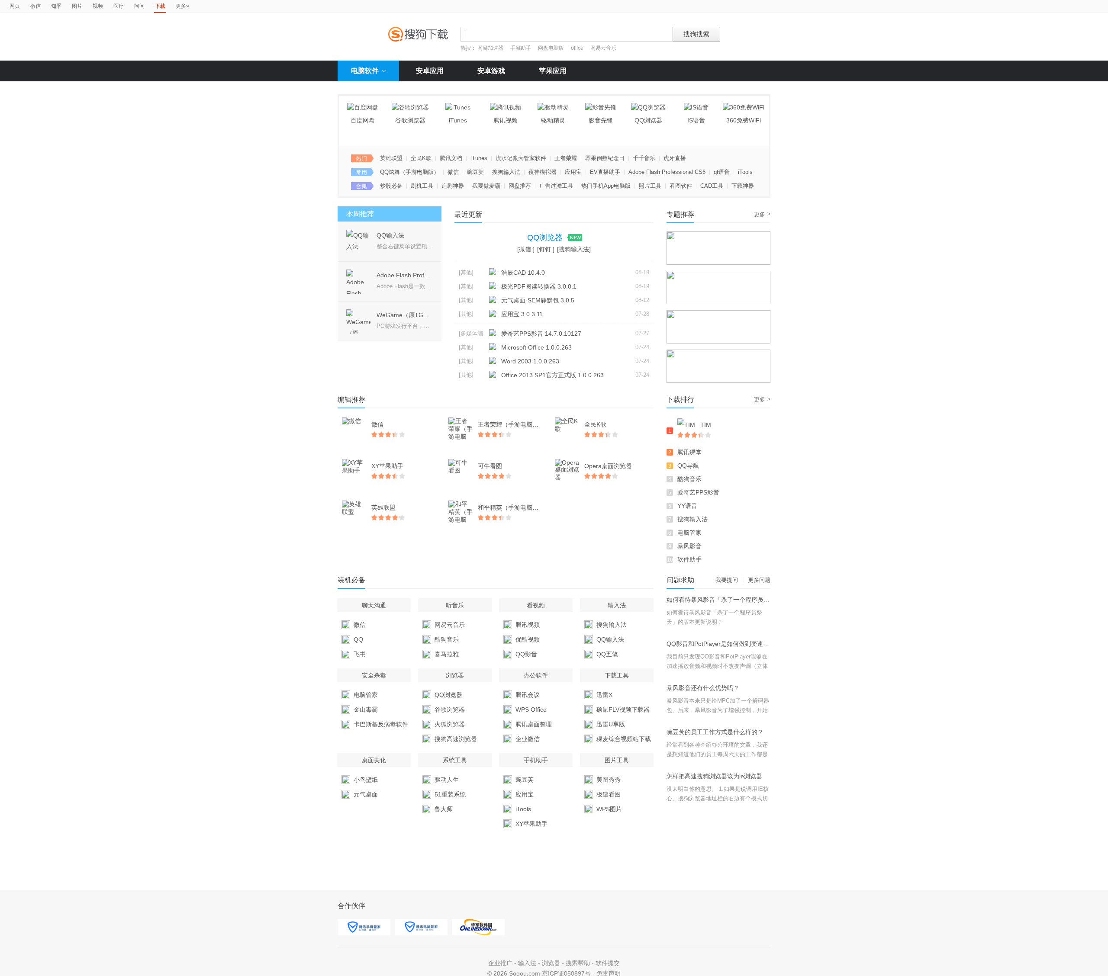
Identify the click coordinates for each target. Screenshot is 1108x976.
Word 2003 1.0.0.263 (530, 361)
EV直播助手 (605, 172)
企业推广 (500, 963)
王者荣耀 (565, 158)
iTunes (478, 158)
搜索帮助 (578, 963)
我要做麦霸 (486, 186)
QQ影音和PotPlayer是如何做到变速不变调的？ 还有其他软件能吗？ (758, 643)
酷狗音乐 (689, 478)
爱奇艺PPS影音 (698, 492)
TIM (705, 424)
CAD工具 (711, 186)
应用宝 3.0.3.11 (522, 314)
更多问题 (759, 580)
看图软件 (681, 186)
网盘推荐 (520, 186)
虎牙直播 (675, 158)
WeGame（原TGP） (405, 314)
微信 (35, 6)
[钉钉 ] (545, 249)
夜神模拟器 (542, 172)
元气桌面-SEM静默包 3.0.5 (537, 300)
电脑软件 (365, 70)
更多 (183, 5)
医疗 (118, 6)
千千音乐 (644, 158)
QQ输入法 (390, 235)
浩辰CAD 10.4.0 (523, 272)
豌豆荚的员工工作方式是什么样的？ (715, 732)
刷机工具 (422, 186)
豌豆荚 (475, 172)
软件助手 (689, 559)
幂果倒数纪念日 (605, 158)
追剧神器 (452, 186)
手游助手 (521, 48)
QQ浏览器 (546, 237)
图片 (77, 6)
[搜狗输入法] (574, 249)
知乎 (56, 6)
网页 (15, 6)
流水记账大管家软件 (521, 158)
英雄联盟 (391, 158)
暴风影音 (689, 546)
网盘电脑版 (551, 48)
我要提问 (726, 580)
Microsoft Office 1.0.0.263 (536, 347)
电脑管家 (689, 532)
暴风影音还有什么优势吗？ (703, 687)
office (578, 48)
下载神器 (742, 186)
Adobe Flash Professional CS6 (666, 172)
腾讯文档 (451, 158)
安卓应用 (430, 70)
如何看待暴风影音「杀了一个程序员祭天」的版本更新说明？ (748, 599)
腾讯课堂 (689, 452)
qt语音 (722, 172)
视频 (98, 6)
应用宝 (573, 172)
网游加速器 (490, 48)
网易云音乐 (603, 48)
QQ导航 (688, 465)
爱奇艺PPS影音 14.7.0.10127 (541, 333)
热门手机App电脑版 (606, 186)
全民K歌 (421, 158)
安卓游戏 (491, 70)
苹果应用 (553, 70)
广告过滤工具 (556, 186)
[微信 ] (526, 249)
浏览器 (551, 963)
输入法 (527, 963)
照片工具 (650, 186)
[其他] (466, 272)
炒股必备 (391, 186)
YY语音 (687, 505)
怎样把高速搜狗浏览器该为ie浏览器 (714, 776)
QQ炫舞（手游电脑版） (409, 172)
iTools (745, 172)
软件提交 (608, 963)
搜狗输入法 (506, 172)
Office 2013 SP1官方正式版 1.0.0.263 (552, 375)
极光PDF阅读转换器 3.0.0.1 (539, 286)
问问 (139, 6)
